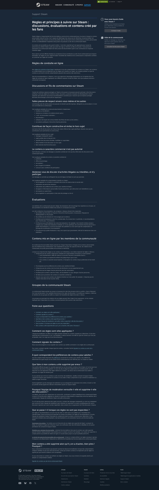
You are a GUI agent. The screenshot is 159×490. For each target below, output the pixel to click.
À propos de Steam (66, 473)
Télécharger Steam (125, 473)
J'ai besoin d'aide (115, 30)
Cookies (102, 482)
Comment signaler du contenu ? (45, 314)
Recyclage (87, 482)
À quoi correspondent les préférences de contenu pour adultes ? (54, 316)
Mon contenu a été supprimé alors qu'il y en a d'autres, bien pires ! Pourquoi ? (58, 325)
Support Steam (39, 14)
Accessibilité (103, 476)
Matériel (86, 479)
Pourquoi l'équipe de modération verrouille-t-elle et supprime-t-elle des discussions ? (59, 321)
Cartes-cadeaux (65, 485)
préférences (56, 357)
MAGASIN (58, 5)
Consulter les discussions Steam (115, 46)
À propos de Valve (89, 473)
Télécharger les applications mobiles (130, 476)
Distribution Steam (66, 482)
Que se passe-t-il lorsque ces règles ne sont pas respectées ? (53, 323)
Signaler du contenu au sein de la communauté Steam (47, 461)
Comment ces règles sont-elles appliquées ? (48, 312)
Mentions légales (104, 479)
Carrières (86, 476)
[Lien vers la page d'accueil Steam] (43, 6)
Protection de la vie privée (107, 473)
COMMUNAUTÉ (68, 5)
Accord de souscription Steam (69, 476)
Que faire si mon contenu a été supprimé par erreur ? (51, 319)
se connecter (112, 1)
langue (119, 1)
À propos (79, 5)
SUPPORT (87, 5)
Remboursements (105, 485)
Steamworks (64, 479)
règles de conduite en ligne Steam (44, 69)
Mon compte (124, 482)
